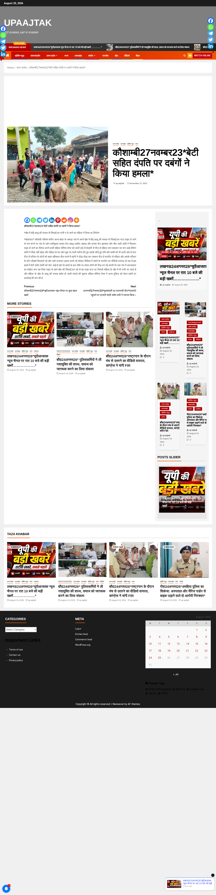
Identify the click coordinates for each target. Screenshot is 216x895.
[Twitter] (45, 217)
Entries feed (81, 634)
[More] (76, 217)
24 (150, 657)
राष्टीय (90, 55)
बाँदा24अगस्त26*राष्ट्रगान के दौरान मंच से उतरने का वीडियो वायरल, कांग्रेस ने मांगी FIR (128, 360)
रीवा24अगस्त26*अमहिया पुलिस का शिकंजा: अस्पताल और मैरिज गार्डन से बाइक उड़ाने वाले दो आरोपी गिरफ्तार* (183, 591)
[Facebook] (27, 217)
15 (196, 643)
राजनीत (105, 55)
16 (206, 643)
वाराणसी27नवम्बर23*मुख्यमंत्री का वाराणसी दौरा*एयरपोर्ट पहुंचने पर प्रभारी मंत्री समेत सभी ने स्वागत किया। (109, 290)
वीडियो (127, 55)
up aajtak (120, 183)
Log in (78, 628)
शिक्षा (138, 55)
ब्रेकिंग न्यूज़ (19, 55)
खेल (116, 55)
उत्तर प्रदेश (50, 55)
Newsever (118, 704)
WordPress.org (82, 645)
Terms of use (16, 649)
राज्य (66, 55)
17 (150, 650)
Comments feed (83, 639)
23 (206, 650)
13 (178, 643)
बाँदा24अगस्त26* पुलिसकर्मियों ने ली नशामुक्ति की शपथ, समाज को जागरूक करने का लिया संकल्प (124, 47)
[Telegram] (39, 217)
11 (159, 643)
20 (178, 650)
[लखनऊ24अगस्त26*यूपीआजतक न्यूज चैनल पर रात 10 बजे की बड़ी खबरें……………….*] (30, 329)
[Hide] (1, 60)
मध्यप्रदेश (191, 405)
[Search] (185, 56)
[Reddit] (64, 217)
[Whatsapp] (33, 217)
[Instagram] (70, 217)
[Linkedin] (52, 217)
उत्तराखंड (78, 55)
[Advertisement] (108, 103)
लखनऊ (36, 351)
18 (159, 650)
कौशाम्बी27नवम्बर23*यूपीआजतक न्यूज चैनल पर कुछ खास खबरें (50, 290)
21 (187, 650)
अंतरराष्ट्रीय (35, 55)
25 (159, 657)
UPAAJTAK (28, 23)
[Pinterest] (58, 217)
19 (168, 650)
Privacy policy (16, 660)
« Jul (175, 674)
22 (196, 650)
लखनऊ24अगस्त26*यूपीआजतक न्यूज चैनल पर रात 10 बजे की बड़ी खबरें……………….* (28, 360)
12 (168, 643)
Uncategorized (63, 351)
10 (150, 643)
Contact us (14, 655)
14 (187, 643)
